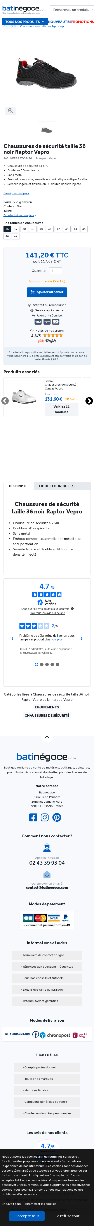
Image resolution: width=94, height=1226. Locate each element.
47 (15, 236)
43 (67, 229)
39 (33, 229)
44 (75, 229)
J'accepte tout (27, 1215)
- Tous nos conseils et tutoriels (42, 978)
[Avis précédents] (12, 639)
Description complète (16, 193)
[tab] (19, 486)
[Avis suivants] (82, 639)
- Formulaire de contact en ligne (43, 955)
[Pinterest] (58, 817)
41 (50, 229)
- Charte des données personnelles (47, 1113)
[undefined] (72, 608)
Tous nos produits (22, 22)
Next (86, 399)
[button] (41, 1204)
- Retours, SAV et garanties (39, 1001)
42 (58, 229)
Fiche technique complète (18, 215)
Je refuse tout (67, 1215)
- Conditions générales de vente (45, 1102)
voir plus (57, 639)
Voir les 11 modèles (62, 409)
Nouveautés (59, 22)
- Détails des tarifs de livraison (42, 989)
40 (41, 229)
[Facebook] (35, 817)
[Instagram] (46, 817)
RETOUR (11, 26)
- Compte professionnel (39, 1067)
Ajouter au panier (50, 292)
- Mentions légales (35, 1090)
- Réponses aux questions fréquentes (47, 967)
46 (7, 236)
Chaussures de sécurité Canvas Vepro (61, 386)
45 (84, 229)
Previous (2, 399)
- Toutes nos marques (38, 1079)
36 (7, 229)
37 (15, 229)
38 (24, 229)
